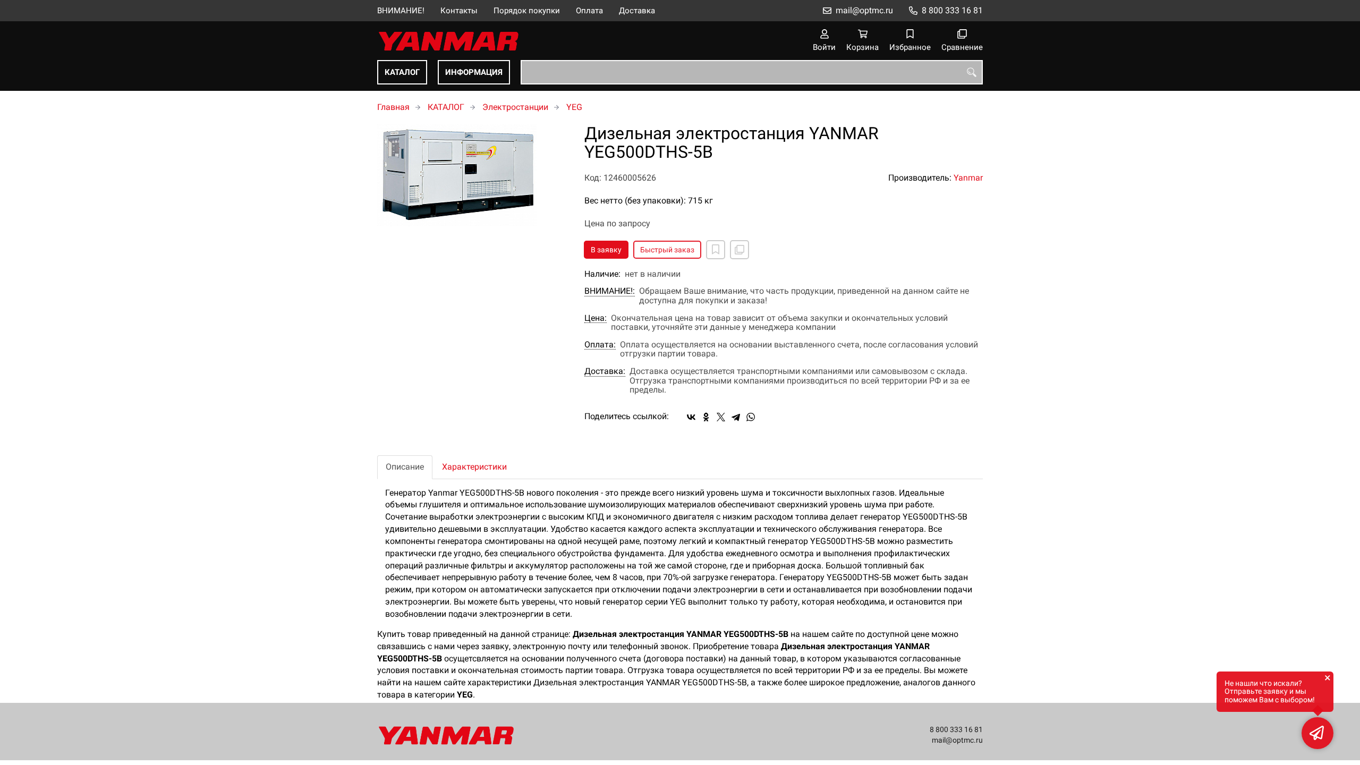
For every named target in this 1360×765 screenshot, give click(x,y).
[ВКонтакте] (691, 417)
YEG (574, 107)
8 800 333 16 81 (952, 10)
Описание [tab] (405, 467)
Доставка (637, 10)
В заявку (606, 249)
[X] (721, 417)
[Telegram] (735, 417)
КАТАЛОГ (402, 72)
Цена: (595, 318)
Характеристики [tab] (474, 467)
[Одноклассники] (706, 417)
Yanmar (968, 178)
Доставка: (604, 371)
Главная (393, 107)
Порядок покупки (527, 10)
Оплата (589, 10)
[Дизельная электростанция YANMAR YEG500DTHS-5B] (472, 175)
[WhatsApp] (750, 417)
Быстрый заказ (667, 249)
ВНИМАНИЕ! (400, 10)
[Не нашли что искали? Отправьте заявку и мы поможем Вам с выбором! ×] (1317, 733)
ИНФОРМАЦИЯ (474, 72)
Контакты (459, 10)
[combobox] (752, 72)
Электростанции (515, 107)
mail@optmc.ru (864, 10)
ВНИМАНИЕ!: (609, 291)
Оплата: (600, 345)
